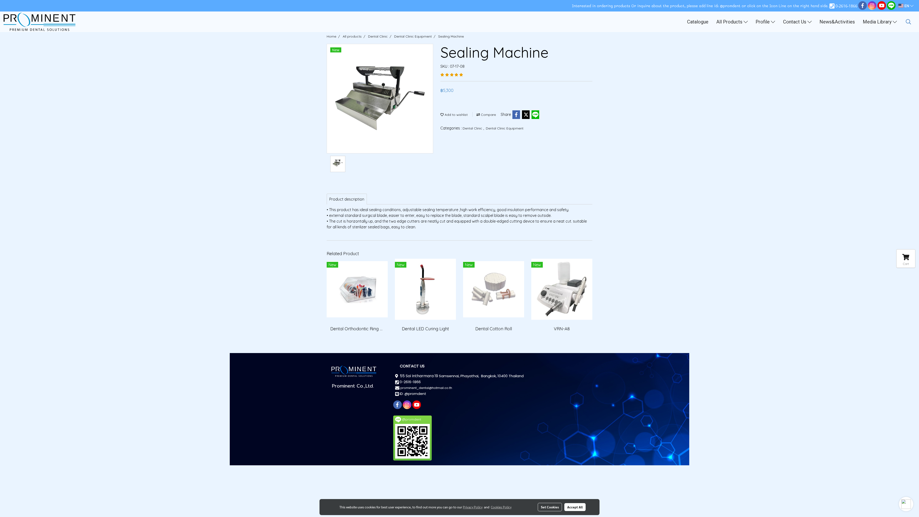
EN (906, 6)
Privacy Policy (472, 507)
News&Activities (837, 22)
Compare (488, 114)
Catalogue (697, 22)
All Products (730, 22)
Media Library (878, 22)
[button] (908, 21)
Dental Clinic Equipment (504, 128)
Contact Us (795, 22)
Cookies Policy (501, 507)
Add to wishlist (456, 114)
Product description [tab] (346, 199)
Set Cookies (550, 507)
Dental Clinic (473, 128)
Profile (763, 22)
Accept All (575, 507)
